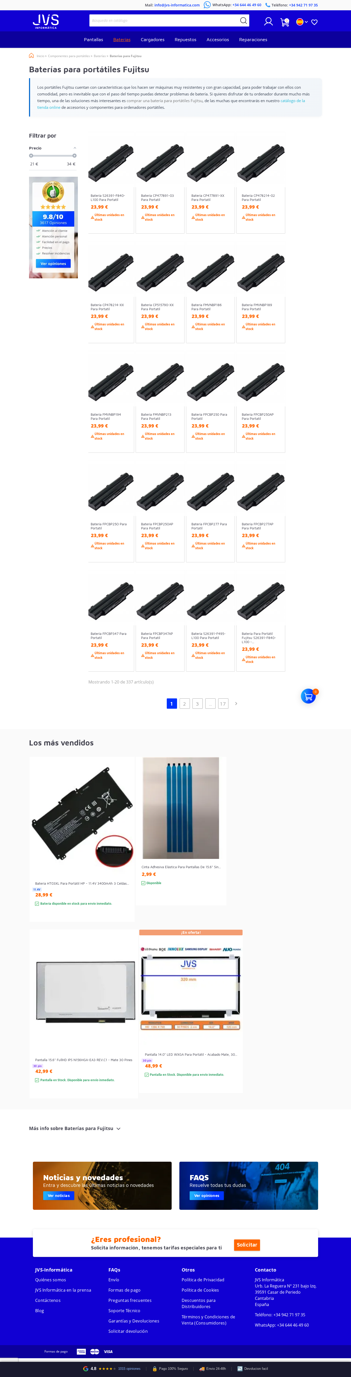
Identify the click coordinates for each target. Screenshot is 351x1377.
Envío (113, 1280)
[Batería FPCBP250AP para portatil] (276, 411)
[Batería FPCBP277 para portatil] (226, 521)
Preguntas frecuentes (130, 1300)
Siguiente (236, 703)
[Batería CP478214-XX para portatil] (125, 301)
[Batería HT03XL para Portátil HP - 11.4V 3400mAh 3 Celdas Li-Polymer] (125, 848)
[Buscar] (243, 20)
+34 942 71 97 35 (289, 1315)
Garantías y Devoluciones (133, 1321)
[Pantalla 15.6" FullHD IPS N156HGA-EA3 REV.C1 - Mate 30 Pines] (129, 1023)
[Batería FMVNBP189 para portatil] (276, 301)
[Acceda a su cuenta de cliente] (268, 23)
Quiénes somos (50, 1280)
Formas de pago (124, 1290)
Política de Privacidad (203, 1280)
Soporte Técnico (124, 1310)
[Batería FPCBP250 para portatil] (226, 411)
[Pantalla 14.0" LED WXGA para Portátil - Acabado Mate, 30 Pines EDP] (233, 1020)
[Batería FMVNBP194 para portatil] (125, 411)
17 (223, 704)
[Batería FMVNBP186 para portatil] (226, 301)
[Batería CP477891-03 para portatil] (175, 192)
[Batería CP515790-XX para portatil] (175, 301)
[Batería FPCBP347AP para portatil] (175, 630)
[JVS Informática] (46, 27)
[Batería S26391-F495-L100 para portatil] (226, 630)
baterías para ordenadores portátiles (219, 1163)
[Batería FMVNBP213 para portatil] (175, 411)
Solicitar (247, 1245)
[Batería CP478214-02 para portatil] (276, 192)
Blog (39, 1310)
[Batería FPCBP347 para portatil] (125, 630)
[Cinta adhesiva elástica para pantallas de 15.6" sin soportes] (217, 840)
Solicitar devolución (128, 1331)
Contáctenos (48, 1300)
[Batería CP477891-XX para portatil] (226, 192)
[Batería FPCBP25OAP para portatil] (175, 521)
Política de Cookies (200, 1290)
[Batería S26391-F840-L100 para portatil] (125, 192)
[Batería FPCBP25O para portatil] (125, 521)
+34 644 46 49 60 (293, 1325)
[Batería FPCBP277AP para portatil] (276, 521)
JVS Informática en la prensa (63, 1290)
